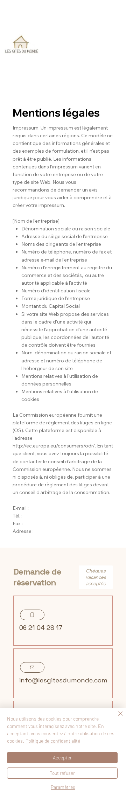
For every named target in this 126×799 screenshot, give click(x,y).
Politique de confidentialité (53, 741)
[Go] (32, 615)
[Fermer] (116, 717)
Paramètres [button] (63, 787)
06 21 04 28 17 (40, 628)
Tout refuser (62, 773)
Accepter (62, 757)
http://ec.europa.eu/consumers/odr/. (54, 446)
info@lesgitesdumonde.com (63, 680)
